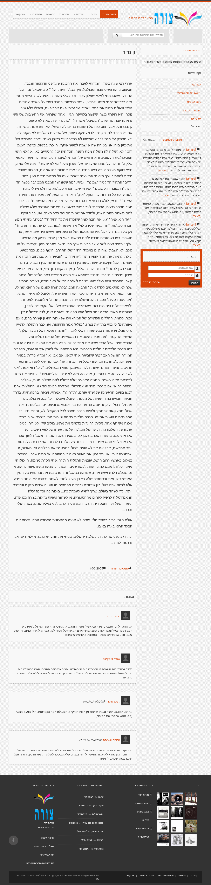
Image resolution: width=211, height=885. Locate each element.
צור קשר (20, 14)
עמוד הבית (109, 14)
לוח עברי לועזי (47, 854)
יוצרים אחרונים (146, 875)
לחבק (100, 796)
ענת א (145, 820)
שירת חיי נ (143, 836)
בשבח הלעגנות (192, 110)
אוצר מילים (97, 814)
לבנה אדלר (81, 831)
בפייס (41, 827)
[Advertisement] (56, 36)
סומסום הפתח (120, 568)
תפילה (100, 840)
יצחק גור (88, 796)
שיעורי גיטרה (47, 837)
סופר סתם (113, 616)
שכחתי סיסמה (151, 282)
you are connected (93, 822)
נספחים (37, 14)
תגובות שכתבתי (172, 139)
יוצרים (79, 14)
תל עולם (196, 119)
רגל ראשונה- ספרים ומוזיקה (40, 863)
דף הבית (194, 875)
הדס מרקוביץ (142, 828)
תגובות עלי (150, 139)
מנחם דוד (83, 805)
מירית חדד (143, 794)
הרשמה (50, 14)
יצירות (94, 14)
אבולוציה (195, 84)
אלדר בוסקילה (111, 659)
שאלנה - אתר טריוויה (43, 846)
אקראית (64, 14)
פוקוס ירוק (98, 805)
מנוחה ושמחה (111, 740)
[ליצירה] (191, 149)
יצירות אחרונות (165, 875)
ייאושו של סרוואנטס (189, 93)
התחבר (194, 282)
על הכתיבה (97, 831)
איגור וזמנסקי (142, 803)
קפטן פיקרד (113, 701)
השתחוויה (98, 848)
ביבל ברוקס (143, 811)
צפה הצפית (194, 101)
